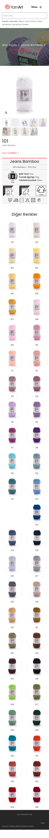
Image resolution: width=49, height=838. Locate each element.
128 (12, 601)
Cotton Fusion (36, 21)
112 (36, 370)
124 (12, 550)
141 (36, 755)
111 (12, 370)
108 (36, 319)
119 (12, 473)
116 (36, 422)
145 (36, 807)
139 (36, 730)
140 (12, 755)
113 (12, 396)
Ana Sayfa (9, 45)
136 (12, 704)
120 (36, 473)
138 (12, 730)
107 (12, 319)
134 (12, 678)
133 (36, 653)
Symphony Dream (20, 24)
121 (12, 499)
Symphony (7, 24)
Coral (26, 21)
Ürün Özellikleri (9, 153)
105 (12, 293)
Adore (21, 21)
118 (36, 447)
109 (12, 345)
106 (36, 293)
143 (36, 781)
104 (36, 267)
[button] (6, 112)
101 (12, 242)
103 (12, 267)
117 (12, 447)
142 (12, 781)
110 (36, 345)
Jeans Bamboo (32, 45)
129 (36, 601)
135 (36, 678)
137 (36, 704)
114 (36, 396)
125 (36, 550)
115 (12, 422)
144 (12, 807)
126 (12, 576)
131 (36, 627)
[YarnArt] (14, 7)
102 (36, 242)
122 (36, 499)
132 (12, 653)
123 (36, 524)
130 (12, 627)
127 (36, 576)
